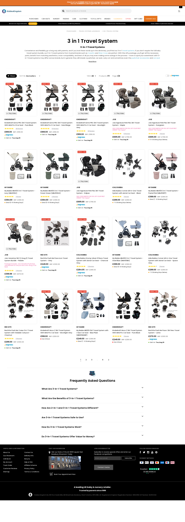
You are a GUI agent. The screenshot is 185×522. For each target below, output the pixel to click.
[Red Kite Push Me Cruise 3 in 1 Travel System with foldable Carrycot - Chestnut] (21, 305)
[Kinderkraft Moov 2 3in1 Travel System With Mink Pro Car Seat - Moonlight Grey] (57, 305)
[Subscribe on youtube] (152, 453)
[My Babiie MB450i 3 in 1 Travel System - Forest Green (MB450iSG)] (57, 166)
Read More (92, 61)
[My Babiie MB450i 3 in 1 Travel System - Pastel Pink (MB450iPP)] (164, 166)
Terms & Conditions (31, 472)
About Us (6, 452)
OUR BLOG (7, 459)
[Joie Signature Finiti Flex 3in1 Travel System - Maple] (128, 98)
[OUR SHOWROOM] (65, 463)
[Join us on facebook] (140, 453)
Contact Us (28, 452)
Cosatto (91, 53)
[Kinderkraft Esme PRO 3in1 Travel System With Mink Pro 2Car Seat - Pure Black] (21, 98)
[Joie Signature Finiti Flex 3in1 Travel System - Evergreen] (164, 98)
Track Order (7, 465)
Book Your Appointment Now (64, 474)
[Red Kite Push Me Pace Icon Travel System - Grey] (57, 233)
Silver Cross (103, 53)
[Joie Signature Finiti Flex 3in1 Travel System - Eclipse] (93, 166)
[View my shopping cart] (178, 11)
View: (89, 76)
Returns (74, 24)
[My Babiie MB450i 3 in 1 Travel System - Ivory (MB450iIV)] (21, 166)
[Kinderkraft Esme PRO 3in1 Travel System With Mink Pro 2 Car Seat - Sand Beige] (57, 98)
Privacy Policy (29, 468)
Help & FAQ (28, 462)
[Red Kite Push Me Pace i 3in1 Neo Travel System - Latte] (164, 305)
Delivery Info (29, 456)
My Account (7, 462)
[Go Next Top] (108, 359)
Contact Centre (104, 467)
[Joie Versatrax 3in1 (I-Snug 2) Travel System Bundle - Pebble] (21, 233)
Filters (12, 76)
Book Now (32, 24)
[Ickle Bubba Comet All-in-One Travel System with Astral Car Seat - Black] (128, 166)
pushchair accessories (140, 58)
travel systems (128, 50)
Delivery (62, 24)
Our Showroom (8, 456)
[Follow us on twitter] (144, 453)
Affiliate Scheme (30, 465)
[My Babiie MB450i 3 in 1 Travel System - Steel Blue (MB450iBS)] (128, 233)
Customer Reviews (10, 468)
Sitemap (6, 472)
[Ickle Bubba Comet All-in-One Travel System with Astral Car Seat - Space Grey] (164, 233)
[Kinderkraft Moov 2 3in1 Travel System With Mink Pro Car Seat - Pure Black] (128, 305)
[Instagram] (148, 453)
